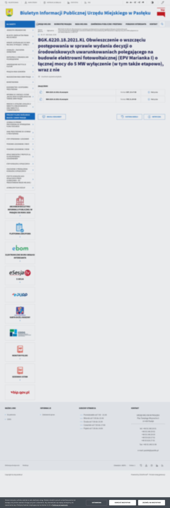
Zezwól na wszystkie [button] (151, 502)
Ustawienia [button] (96, 502)
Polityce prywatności (60, 505)
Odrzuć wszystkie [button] (122, 502)
